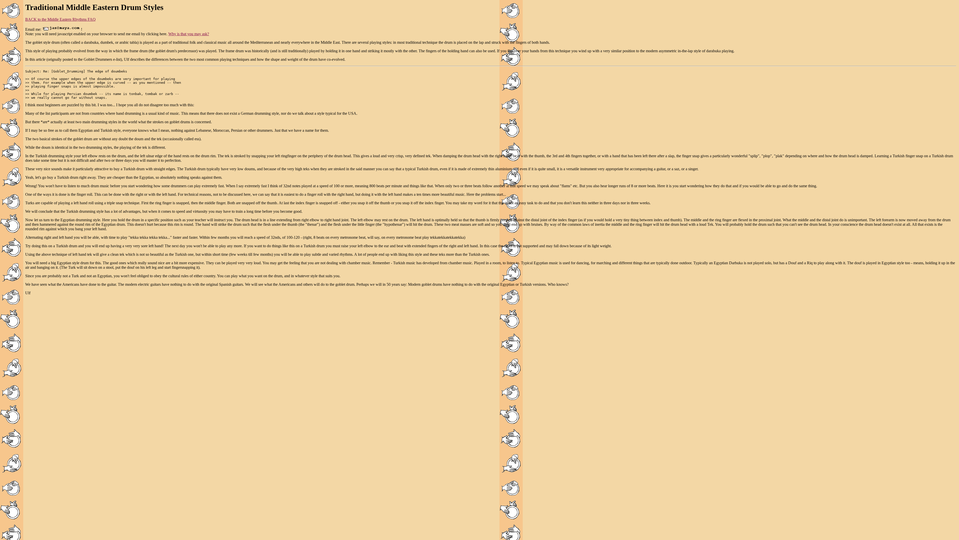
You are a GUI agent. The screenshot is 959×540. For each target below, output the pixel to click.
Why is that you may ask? (188, 34)
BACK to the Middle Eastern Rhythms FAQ (60, 19)
